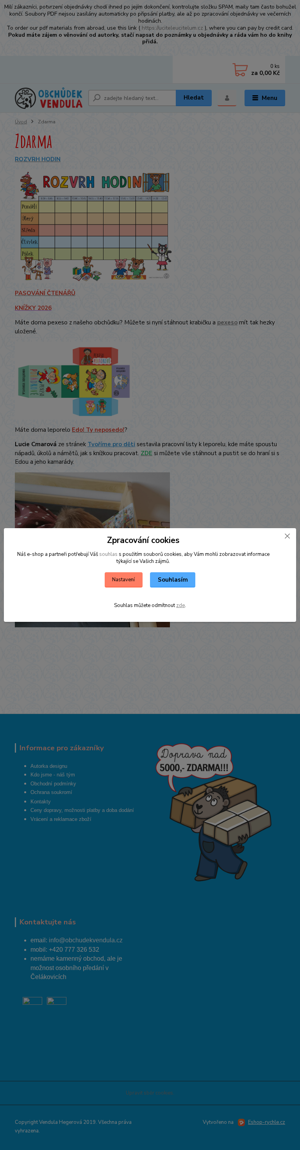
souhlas (108, 554)
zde (180, 605)
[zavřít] (287, 536)
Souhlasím (173, 580)
